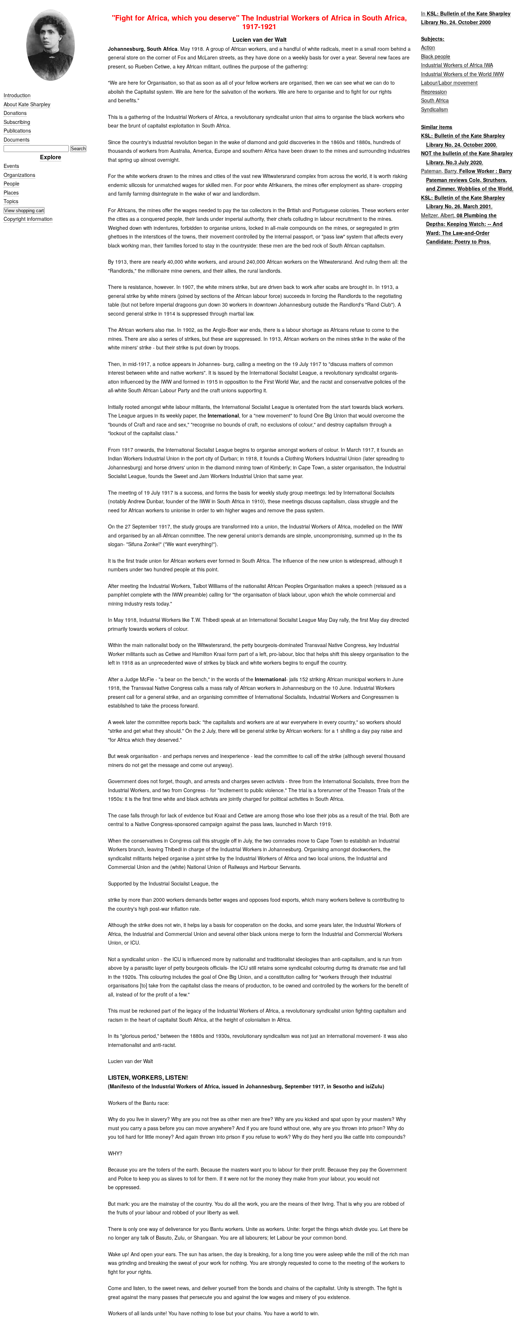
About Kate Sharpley (27, 104)
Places (11, 192)
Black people (435, 56)
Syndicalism (434, 109)
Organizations (19, 174)
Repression (434, 91)
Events (11, 165)
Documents (17, 139)
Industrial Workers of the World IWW (462, 73)
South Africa (435, 100)
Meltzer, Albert (437, 215)
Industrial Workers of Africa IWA (457, 64)
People (11, 183)
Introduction (17, 95)
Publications (17, 130)
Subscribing (17, 121)
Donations (15, 112)
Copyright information (28, 218)
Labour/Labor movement (449, 82)
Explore (50, 157)
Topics (11, 201)
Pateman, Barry (438, 170)
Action (428, 47)
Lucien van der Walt (259, 39)
